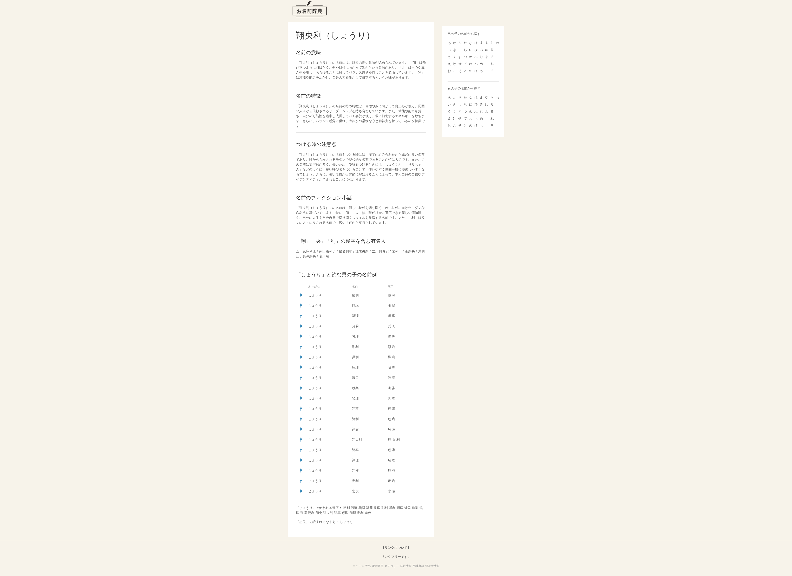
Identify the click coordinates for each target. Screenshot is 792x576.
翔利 (355, 419)
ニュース (358, 566)
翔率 (355, 450)
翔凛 (355, 408)
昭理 (355, 367)
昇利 (355, 357)
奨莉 (355, 326)
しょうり (315, 295)
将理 (355, 336)
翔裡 (355, 470)
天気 (368, 566)
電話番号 (377, 566)
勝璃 (355, 305)
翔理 (355, 460)
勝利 (355, 295)
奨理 (355, 316)
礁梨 (355, 388)
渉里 (355, 378)
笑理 (355, 398)
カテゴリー (391, 566)
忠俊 (355, 491)
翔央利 (357, 439)
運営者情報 (432, 566)
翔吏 (355, 429)
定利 (355, 481)
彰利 (355, 347)
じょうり (315, 481)
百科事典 (418, 566)
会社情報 (405, 566)
